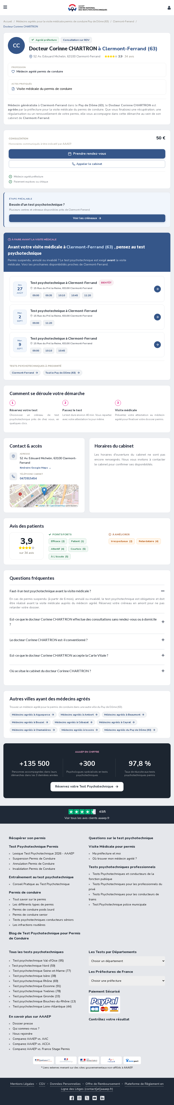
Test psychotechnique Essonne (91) (37, 986)
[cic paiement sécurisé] (127, 1004)
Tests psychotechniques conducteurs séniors (43, 920)
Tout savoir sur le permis (29, 899)
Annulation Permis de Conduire (34, 864)
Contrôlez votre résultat (109, 1019)
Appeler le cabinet (89, 164)
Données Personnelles (65, 1084)
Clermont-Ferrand (23, 372)
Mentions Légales (22, 1084)
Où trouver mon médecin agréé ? (115, 859)
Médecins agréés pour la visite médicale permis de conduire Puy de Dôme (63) (62, 21)
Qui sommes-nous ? (26, 1029)
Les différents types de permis (33, 904)
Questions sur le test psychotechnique (121, 838)
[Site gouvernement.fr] (66, 1060)
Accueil (7, 21)
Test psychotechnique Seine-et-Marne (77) (42, 971)
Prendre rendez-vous (89, 154)
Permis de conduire (25, 892)
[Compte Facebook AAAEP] (71, 1098)
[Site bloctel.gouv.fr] (132, 1060)
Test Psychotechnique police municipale (119, 904)
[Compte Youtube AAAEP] (94, 1098)
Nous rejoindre (22, 1034)
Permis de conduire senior (30, 915)
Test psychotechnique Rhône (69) (35, 981)
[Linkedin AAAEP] (102, 1098)
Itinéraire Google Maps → (35, 467)
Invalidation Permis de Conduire (34, 869)
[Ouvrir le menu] (5, 7)
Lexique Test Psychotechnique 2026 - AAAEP (43, 853)
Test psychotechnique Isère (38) (34, 976)
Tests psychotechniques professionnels (122, 867)
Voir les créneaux (85, 218)
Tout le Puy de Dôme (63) (60, 372)
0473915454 (28, 478)
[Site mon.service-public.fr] (88, 1060)
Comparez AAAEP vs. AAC (30, 1039)
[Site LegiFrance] (43, 1060)
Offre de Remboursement (103, 1084)
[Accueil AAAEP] (87, 8)
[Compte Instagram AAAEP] (79, 1098)
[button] (169, 8)
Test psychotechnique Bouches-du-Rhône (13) (44, 1001)
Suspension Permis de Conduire (34, 859)
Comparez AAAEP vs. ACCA (31, 1044)
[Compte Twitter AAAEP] (87, 1098)
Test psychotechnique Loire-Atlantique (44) (42, 1006)
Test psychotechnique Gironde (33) (36, 996)
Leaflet (41, 505)
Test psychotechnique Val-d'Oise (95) (38, 961)
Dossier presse (23, 1023)
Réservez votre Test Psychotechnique (84, 786)
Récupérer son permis (27, 838)
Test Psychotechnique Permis (33, 846)
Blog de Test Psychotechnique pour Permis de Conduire (44, 936)
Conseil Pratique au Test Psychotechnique (41, 884)
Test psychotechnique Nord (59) (33, 966)
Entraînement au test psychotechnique (41, 877)
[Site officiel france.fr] (111, 1060)
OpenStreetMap (57, 505)
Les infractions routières (29, 925)
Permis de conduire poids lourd (33, 910)
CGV (42, 1084)
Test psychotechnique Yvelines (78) (37, 991)
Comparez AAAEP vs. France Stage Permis (41, 1049)
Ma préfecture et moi (107, 853)
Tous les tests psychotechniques (36, 952)
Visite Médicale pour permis (112, 846)
